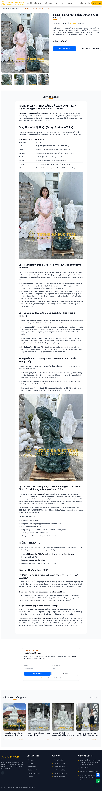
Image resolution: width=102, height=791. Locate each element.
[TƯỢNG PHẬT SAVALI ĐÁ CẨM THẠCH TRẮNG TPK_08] (39, 717)
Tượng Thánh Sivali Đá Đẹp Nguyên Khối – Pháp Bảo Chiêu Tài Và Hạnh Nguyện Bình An (62, 734)
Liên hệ (87, 3)
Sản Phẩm (37, 3)
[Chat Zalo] (98, 775)
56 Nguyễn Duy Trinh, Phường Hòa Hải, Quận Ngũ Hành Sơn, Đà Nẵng (50, 554)
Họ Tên (26, 665)
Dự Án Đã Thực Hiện (66, 3)
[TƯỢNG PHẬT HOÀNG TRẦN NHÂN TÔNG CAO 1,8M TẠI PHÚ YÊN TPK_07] (14, 717)
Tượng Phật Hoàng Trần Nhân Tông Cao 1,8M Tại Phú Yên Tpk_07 (13, 734)
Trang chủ (28, 3)
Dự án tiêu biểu (32, 770)
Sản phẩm (31, 763)
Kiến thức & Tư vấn (34, 773)
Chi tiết (21, 739)
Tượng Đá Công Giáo (60, 773)
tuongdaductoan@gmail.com (36, 560)
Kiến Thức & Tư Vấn (51, 3)
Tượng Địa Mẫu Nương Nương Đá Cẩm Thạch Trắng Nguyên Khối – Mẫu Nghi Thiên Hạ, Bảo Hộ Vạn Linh (87, 734)
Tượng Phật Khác (14, 8)
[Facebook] (2, 773)
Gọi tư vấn (66, 673)
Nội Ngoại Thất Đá (59, 776)
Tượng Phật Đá (58, 760)
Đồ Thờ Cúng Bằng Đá (60, 770)
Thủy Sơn (39, 494)
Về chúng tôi (32, 766)
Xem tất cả (93, 697)
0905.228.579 (84, 767)
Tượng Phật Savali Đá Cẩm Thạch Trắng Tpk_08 (39, 734)
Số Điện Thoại (56, 665)
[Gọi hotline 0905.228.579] (98, 781)
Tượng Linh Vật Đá (59, 763)
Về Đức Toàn (79, 3)
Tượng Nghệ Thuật (59, 766)
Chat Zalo (39, 673)
